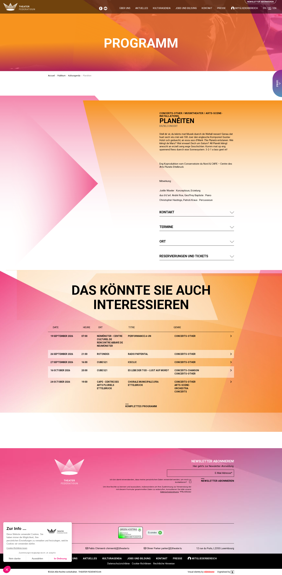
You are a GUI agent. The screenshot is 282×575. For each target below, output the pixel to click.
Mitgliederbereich (246, 8)
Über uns (124, 8)
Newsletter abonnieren (217, 480)
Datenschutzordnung (169, 492)
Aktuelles (141, 8)
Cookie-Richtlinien (141, 563)
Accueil (51, 76)
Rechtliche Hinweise (164, 563)
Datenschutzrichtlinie (118, 563)
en (274, 8)
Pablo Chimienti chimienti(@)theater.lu (108, 548)
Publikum (61, 76)
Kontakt (207, 8)
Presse (221, 8)
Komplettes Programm (141, 406)
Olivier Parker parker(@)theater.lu (164, 548)
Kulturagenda (162, 8)
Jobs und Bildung (186, 8)
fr (264, 8)
